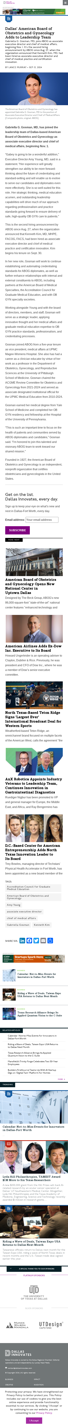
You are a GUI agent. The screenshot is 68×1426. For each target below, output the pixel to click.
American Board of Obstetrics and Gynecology (28, 897)
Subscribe (17, 530)
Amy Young (13, 904)
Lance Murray (18, 67)
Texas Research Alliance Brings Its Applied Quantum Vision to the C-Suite (29, 1054)
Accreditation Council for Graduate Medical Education (28, 888)
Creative (9, 1385)
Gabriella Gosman (18, 924)
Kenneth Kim (42, 924)
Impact (37, 1379)
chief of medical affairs (21, 918)
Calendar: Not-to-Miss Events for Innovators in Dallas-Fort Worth (32, 1037)
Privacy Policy (44, 1413)
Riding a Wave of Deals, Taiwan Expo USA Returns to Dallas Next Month (33, 1046)
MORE (60, 1079)
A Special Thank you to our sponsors (36, 1269)
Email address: (15, 519)
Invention (39, 1385)
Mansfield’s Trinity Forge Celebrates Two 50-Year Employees (33, 1063)
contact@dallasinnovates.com (20, 1368)
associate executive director (24, 911)
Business (9, 1379)
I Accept (34, 1420)
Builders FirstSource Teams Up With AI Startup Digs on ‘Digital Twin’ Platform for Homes (32, 1071)
